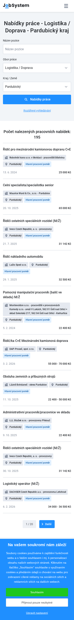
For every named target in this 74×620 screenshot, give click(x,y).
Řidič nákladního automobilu (23, 256)
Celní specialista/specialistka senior (28, 185)
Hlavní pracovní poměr (38, 164)
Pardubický (15, 164)
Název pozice (11, 40)
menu (66, 6)
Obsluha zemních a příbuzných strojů (29, 376)
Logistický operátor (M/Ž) (21, 484)
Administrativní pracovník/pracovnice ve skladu (36, 412)
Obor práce (10, 59)
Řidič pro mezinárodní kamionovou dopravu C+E (37, 149)
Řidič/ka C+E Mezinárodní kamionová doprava (35, 341)
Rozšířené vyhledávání (37, 110)
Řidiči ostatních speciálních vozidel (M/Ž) (32, 221)
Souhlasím (37, 592)
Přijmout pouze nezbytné (37, 602)
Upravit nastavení (37, 612)
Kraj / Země (10, 78)
